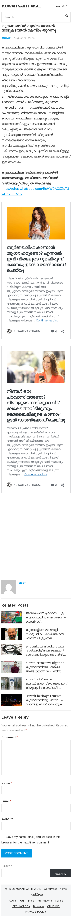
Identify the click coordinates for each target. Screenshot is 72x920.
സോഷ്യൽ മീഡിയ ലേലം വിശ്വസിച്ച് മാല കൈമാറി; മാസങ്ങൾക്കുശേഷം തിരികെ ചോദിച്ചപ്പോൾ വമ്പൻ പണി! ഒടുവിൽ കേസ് (46, 654)
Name (6, 783)
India (31, 900)
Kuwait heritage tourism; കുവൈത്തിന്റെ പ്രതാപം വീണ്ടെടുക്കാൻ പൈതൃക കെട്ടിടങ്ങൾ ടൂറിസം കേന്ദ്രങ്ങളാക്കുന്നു (44, 704)
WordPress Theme (55, 888)
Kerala (59, 900)
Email (6, 801)
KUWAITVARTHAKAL (21, 6)
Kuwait (6, 37)
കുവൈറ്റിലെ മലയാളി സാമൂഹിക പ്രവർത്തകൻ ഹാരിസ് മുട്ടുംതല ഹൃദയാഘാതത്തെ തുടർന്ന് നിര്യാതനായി (45, 637)
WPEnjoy (38, 894)
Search (6, 866)
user (22, 583)
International (45, 900)
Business (38, 906)
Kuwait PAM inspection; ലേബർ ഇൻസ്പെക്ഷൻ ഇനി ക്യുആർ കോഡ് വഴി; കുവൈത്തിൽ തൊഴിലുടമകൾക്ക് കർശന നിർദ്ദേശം (46, 689)
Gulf (22, 900)
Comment (9, 737)
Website (7, 819)
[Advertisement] (36, 536)
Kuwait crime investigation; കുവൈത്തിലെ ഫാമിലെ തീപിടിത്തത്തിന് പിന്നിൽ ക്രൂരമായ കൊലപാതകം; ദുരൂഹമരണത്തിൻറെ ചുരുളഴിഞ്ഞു (45, 673)
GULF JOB (53, 906)
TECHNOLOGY (21, 906)
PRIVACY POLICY (36, 911)
